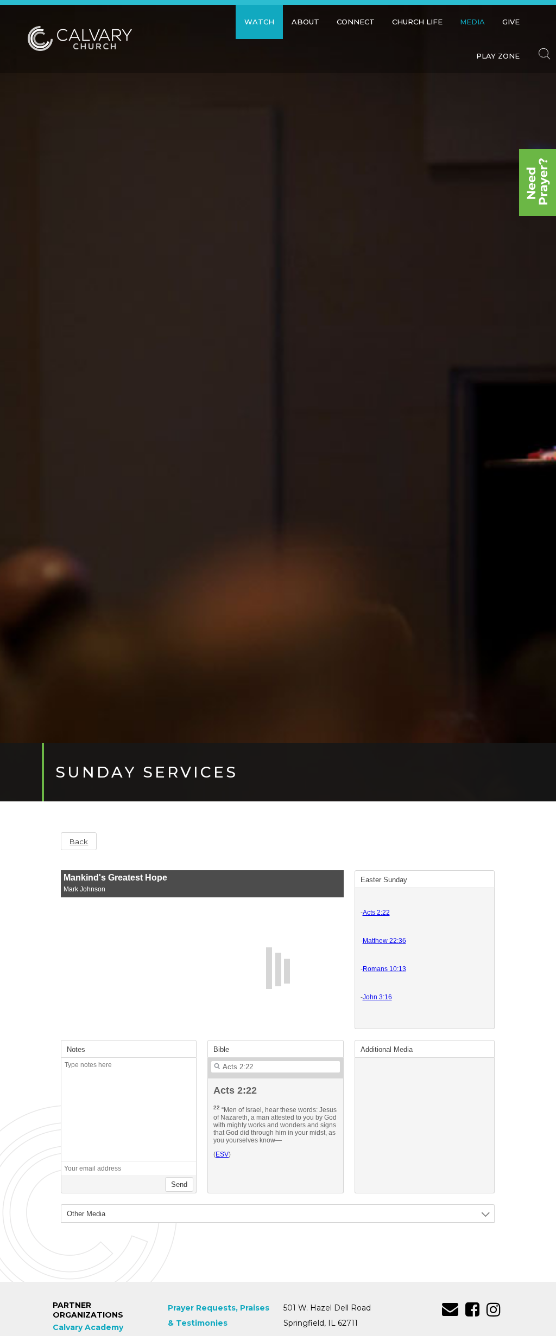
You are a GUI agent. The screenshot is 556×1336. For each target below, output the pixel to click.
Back (79, 841)
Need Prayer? (537, 182)
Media (472, 21)
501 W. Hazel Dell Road (327, 1308)
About (305, 21)
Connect (356, 21)
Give (511, 21)
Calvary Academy (88, 1327)
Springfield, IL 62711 (320, 1323)
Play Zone (498, 56)
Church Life (417, 21)
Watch (259, 21)
